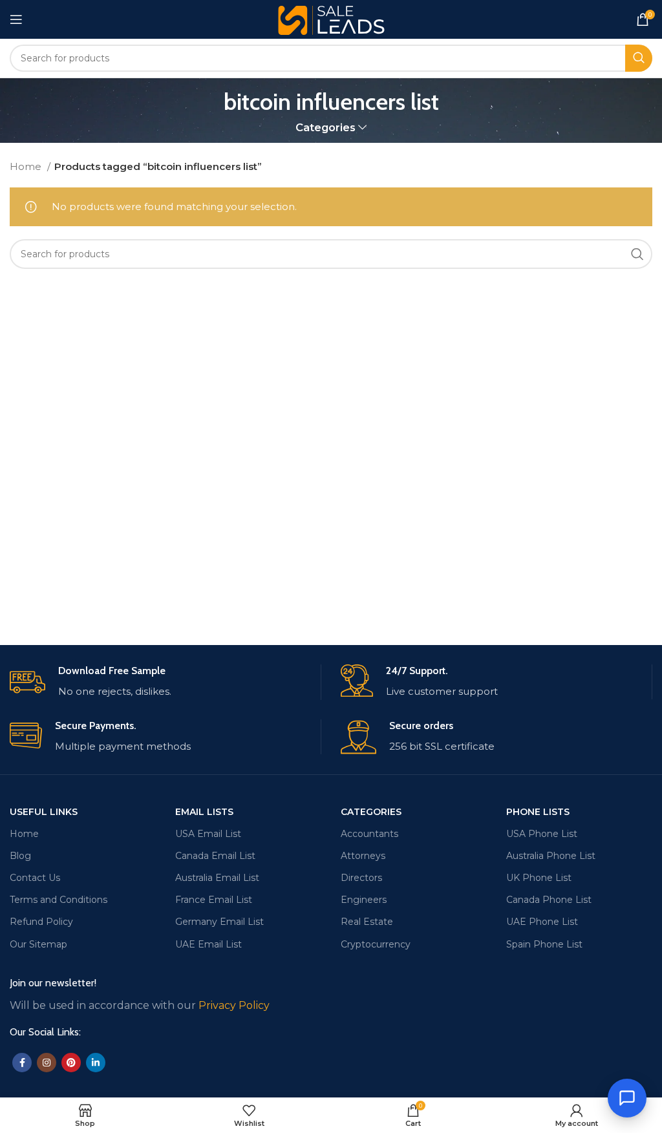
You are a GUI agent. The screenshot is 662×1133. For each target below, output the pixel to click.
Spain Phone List (544, 944)
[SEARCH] (638, 58)
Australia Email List (217, 878)
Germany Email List (219, 921)
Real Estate (367, 921)
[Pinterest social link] (71, 1062)
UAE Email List (208, 944)
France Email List (213, 899)
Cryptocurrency (376, 944)
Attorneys (363, 856)
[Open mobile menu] (16, 19)
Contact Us (35, 878)
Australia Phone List (550, 856)
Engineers (364, 899)
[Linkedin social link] (95, 1062)
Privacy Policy (234, 1005)
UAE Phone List (542, 921)
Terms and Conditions (58, 899)
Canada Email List (215, 856)
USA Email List (208, 834)
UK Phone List (538, 878)
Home (27, 166)
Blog (20, 856)
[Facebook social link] (22, 1062)
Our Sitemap (38, 944)
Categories (325, 127)
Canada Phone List (549, 899)
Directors (361, 878)
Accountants (369, 834)
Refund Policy (41, 921)
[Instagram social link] (46, 1062)
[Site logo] (331, 18)
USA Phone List (541, 834)
